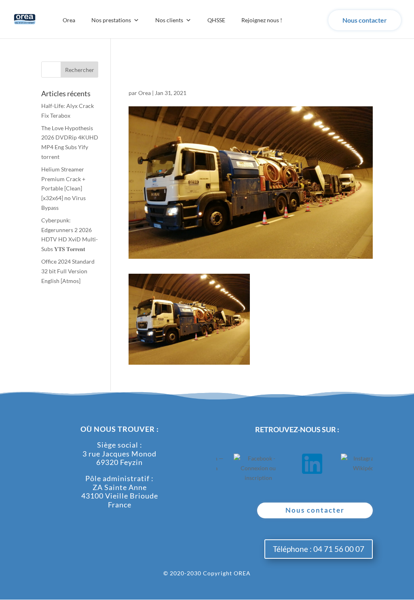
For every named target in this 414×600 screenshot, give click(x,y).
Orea (69, 20)
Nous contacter (364, 20)
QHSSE (216, 20)
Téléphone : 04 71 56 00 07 (318, 549)
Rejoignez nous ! (261, 20)
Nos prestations (111, 20)
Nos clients (169, 20)
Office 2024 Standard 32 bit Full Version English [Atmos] (68, 271)
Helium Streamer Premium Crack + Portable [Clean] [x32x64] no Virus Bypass (63, 188)
